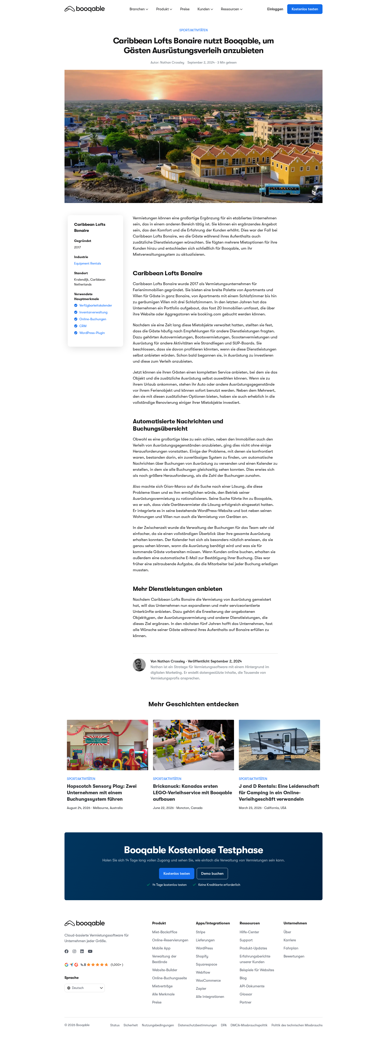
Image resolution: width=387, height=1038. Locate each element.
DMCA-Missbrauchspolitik (249, 1025)
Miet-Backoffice (164, 932)
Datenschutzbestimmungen (197, 1025)
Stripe (200, 932)
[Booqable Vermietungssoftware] (84, 9)
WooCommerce (208, 980)
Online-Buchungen (92, 319)
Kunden (204, 9)
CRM (82, 326)
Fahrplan (291, 948)
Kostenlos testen (305, 9)
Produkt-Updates (253, 948)
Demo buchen (212, 874)
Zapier (201, 989)
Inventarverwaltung (93, 312)
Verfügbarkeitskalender (95, 305)
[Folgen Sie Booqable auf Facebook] (66, 952)
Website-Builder (164, 970)
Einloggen (275, 9)
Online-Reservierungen (170, 940)
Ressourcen (230, 9)
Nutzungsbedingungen (158, 1025)
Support (246, 940)
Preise (184, 9)
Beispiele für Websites (257, 970)
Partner (245, 1002)
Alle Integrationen (210, 997)
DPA (224, 1025)
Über (287, 932)
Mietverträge (162, 986)
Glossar (246, 994)
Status (115, 1025)
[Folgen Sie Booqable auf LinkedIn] (82, 952)
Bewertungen (294, 956)
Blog (243, 978)
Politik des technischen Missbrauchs (297, 1025)
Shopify (202, 956)
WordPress (204, 948)
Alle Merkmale (163, 994)
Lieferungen (205, 940)
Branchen (138, 9)
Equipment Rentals (87, 263)
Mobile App (161, 948)
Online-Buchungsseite (169, 978)
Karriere (290, 940)
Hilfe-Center (249, 932)
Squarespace (206, 964)
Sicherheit (131, 1025)
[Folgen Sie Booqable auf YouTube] (90, 952)
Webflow (203, 972)
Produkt (163, 9)
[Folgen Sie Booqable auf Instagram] (74, 952)
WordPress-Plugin (92, 333)
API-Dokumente (252, 986)
